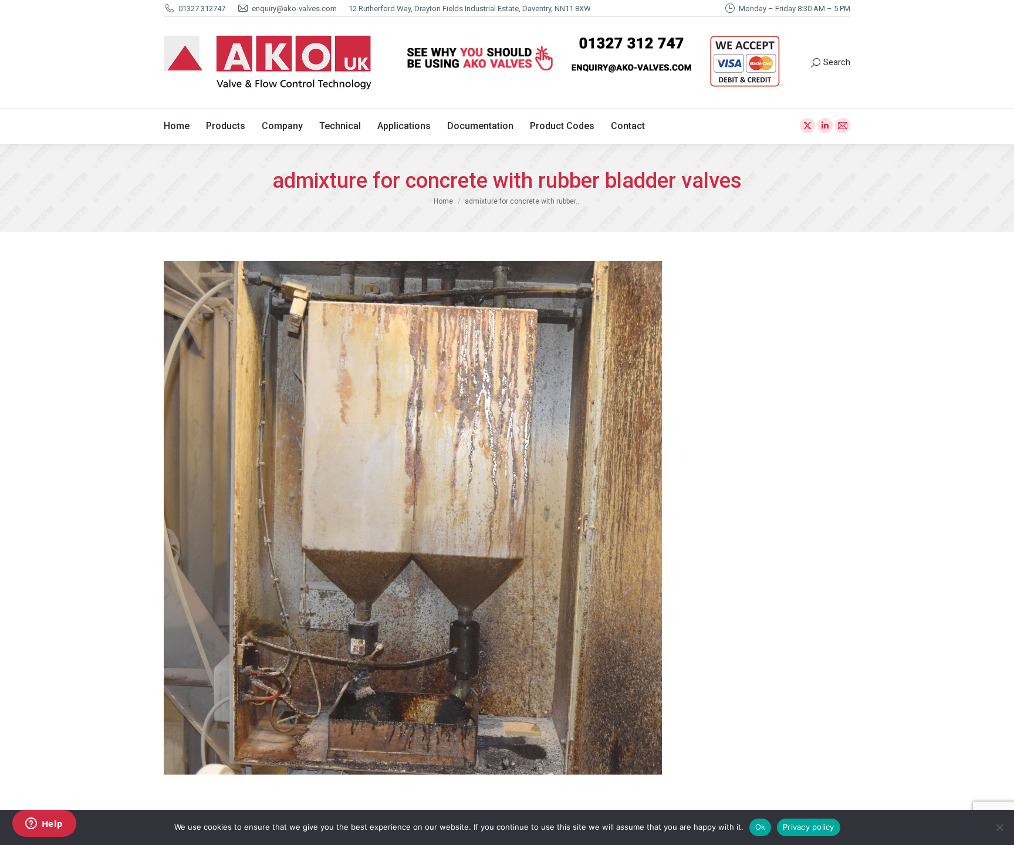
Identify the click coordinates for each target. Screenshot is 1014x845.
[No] (999, 827)
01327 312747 (201, 8)
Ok (760, 827)
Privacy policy (808, 827)
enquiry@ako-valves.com (294, 8)
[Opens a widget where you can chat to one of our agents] (44, 824)
